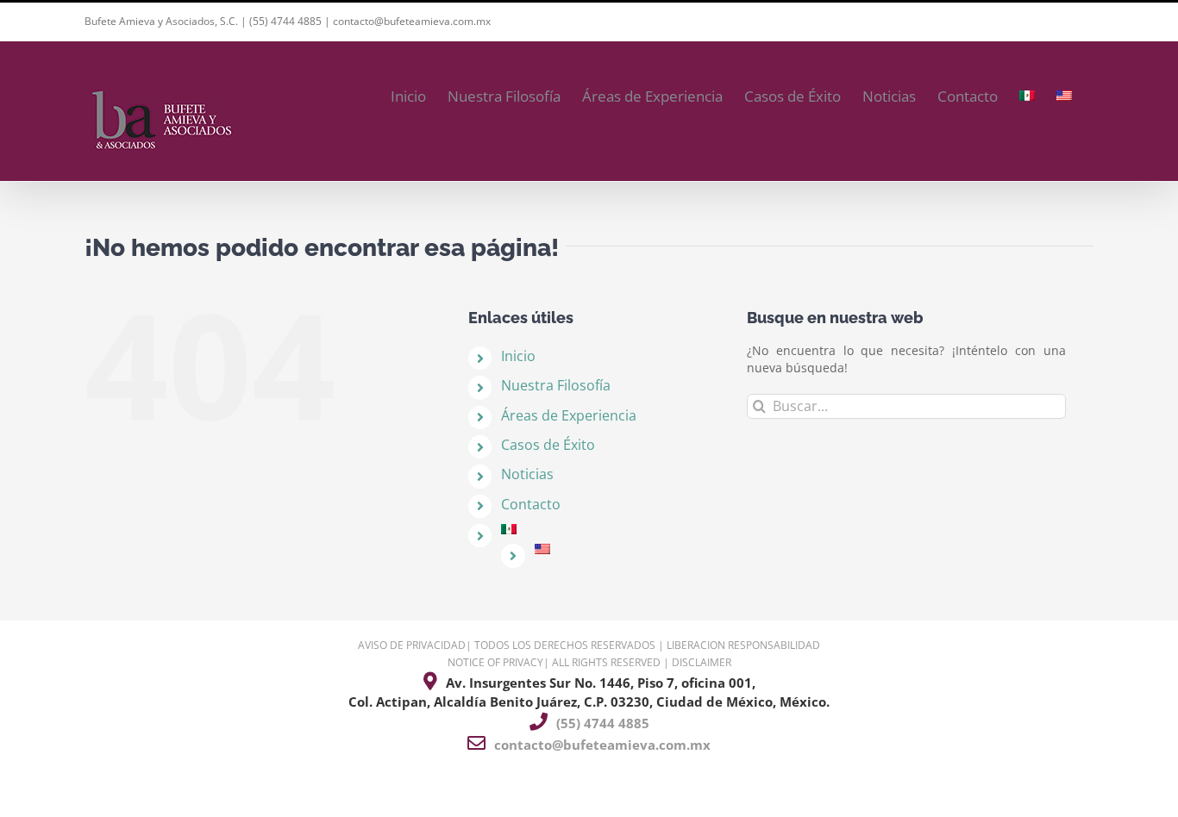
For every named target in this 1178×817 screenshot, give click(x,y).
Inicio (518, 355)
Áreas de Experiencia (568, 415)
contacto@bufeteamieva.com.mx (412, 21)
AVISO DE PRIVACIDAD (412, 645)
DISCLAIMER (701, 662)
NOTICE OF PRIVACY (495, 662)
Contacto (531, 504)
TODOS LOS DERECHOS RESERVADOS (564, 645)
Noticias (527, 474)
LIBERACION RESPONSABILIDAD (743, 645)
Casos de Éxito (548, 444)
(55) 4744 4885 (285, 21)
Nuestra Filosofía (556, 385)
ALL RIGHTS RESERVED (606, 662)
